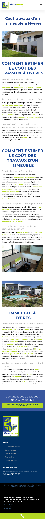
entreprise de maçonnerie (12, 105)
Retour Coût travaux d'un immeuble (8, 507)
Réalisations (9, 457)
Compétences (10, 450)
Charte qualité (10, 453)
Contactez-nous (11, 460)
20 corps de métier (12, 447)
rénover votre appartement (13, 221)
